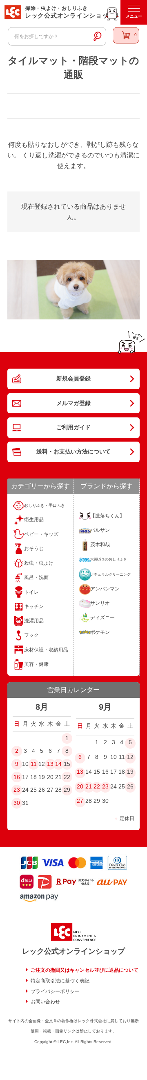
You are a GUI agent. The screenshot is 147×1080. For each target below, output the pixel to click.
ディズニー (102, 617)
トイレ (31, 592)
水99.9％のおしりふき (108, 559)
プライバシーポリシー (55, 991)
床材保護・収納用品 (46, 650)
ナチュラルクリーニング (110, 574)
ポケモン (100, 632)
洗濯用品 (34, 621)
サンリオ (100, 603)
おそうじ (34, 548)
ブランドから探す (106, 486)
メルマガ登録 (73, 403)
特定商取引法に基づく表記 (60, 981)
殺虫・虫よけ (38, 563)
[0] (126, 35)
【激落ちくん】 (107, 516)
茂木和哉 (100, 544)
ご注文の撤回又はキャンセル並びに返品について (84, 970)
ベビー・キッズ (41, 534)
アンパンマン (105, 589)
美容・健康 (36, 664)
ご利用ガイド (73, 427)
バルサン (100, 530)
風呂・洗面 (36, 577)
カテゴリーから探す (40, 486)
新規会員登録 (73, 378)
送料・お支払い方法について (73, 451)
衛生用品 (34, 519)
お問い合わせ (45, 1002)
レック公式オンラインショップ (73, 951)
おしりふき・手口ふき (44, 505)
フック (31, 635)
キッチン (34, 606)
